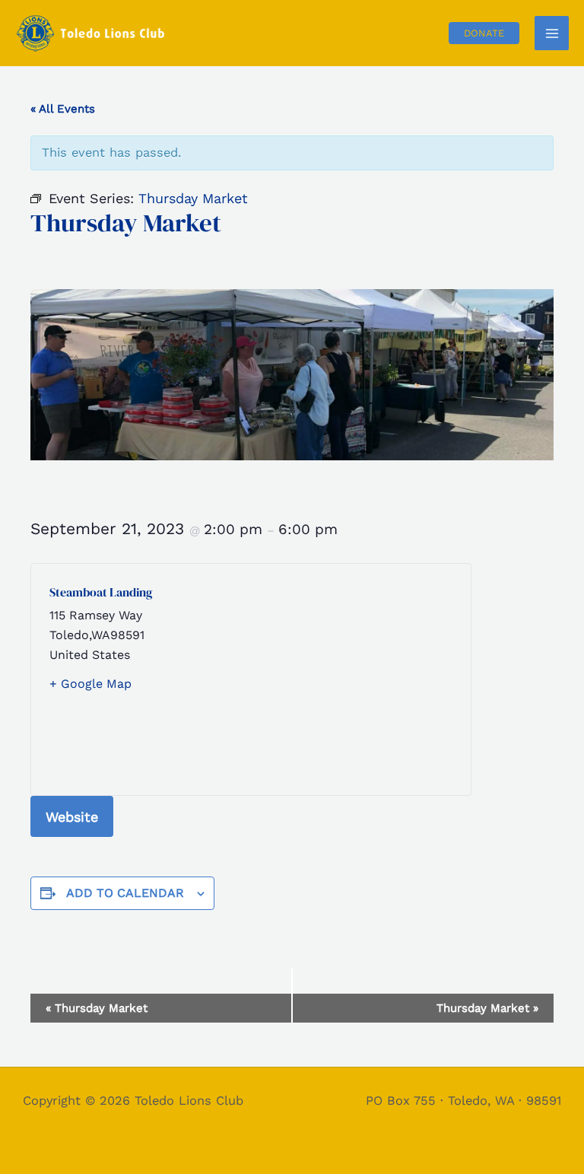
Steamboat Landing (101, 592)
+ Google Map (90, 683)
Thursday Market (97, 1008)
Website (72, 817)
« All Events (62, 109)
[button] (484, 33)
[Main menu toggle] (552, 33)
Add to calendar (125, 893)
